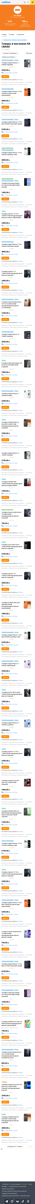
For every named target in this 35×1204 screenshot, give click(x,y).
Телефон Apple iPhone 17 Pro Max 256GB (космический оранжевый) (11, 904)
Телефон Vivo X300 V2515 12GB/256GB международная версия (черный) (11, 546)
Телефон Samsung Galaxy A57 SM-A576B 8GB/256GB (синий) (10, 185)
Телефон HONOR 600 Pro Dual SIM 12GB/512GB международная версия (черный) (10, 425)
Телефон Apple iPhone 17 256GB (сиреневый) (10, 664)
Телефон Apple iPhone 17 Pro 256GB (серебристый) (11, 153)
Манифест (4, 1186)
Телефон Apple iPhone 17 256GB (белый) (10, 394)
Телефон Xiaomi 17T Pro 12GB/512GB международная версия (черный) (11, 874)
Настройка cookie (25, 1196)
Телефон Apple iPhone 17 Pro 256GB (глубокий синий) (11, 245)
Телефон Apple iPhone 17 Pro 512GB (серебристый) (11, 844)
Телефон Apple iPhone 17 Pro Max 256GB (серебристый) (11, 636)
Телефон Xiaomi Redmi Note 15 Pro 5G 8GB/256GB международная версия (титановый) (11, 304)
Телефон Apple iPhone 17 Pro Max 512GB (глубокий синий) (11, 965)
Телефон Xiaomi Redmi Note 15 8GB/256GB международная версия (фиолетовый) (11, 934)
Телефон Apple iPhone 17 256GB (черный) (10, 64)
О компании (5, 1184)
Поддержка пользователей (9, 1193)
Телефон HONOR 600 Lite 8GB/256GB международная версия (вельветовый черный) (11, 813)
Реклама (24, 1184)
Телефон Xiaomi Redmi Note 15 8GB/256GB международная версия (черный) (11, 515)
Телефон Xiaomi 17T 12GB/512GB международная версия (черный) (11, 575)
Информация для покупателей (10, 1196)
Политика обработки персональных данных (14, 1191)
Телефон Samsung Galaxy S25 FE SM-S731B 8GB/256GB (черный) (11, 365)
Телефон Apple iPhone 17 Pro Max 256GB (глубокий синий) (11, 123)
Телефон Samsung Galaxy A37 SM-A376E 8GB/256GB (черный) (10, 994)
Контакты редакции (15, 1184)
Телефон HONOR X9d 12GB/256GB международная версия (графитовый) (11, 483)
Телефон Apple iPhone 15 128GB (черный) (10, 454)
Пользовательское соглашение (17, 1186)
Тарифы (30, 1184)
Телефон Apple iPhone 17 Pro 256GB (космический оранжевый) (11, 93)
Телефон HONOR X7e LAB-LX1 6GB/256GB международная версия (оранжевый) (11, 1023)
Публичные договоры (8, 1189)
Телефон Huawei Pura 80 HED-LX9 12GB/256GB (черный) (10, 782)
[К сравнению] (32, 60)
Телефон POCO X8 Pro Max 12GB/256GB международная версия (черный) (11, 694)
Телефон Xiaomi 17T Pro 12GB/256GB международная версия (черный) (11, 753)
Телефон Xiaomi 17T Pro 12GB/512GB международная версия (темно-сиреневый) (11, 215)
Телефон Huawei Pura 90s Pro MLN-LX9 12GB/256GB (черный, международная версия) (11, 1087)
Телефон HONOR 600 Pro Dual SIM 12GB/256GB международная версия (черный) (10, 1119)
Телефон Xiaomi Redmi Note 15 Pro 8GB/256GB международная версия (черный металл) (11, 1055)
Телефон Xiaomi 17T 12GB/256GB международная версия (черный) (11, 273)
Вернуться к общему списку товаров (15, 40)
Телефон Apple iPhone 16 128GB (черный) (10, 335)
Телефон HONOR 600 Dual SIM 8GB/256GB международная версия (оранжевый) (10, 605)
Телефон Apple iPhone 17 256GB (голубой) (10, 724)
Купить (5, 76)
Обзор (16, 60)
